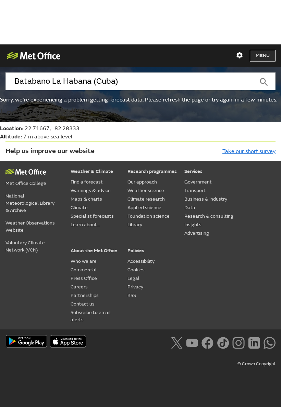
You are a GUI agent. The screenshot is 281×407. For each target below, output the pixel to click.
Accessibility (141, 261)
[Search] (264, 81)
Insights (192, 225)
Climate (79, 208)
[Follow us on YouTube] (192, 342)
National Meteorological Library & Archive (29, 203)
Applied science (144, 208)
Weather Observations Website (30, 226)
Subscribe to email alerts (91, 316)
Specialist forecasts (92, 216)
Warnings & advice (91, 190)
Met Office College (25, 183)
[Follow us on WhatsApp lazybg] (270, 342)
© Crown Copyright (256, 364)
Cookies (136, 270)
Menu (263, 55)
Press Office (84, 278)
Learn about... (85, 225)
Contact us (83, 304)
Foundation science (148, 216)
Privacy (135, 287)
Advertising (196, 233)
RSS (131, 295)
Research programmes (152, 171)
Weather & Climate (92, 171)
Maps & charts (86, 199)
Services (193, 171)
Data (189, 208)
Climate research (146, 199)
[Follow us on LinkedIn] (254, 342)
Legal (133, 278)
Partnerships (85, 295)
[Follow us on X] (177, 342)
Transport (195, 190)
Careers (79, 287)
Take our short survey (249, 151)
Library (134, 225)
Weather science (145, 190)
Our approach (142, 182)
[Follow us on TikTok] (223, 342)
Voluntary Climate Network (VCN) (25, 246)
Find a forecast (87, 182)
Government (198, 182)
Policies (135, 251)
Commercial (84, 270)
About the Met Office (94, 251)
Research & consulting (208, 216)
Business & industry (205, 199)
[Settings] (239, 55)
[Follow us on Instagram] (238, 342)
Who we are (84, 261)
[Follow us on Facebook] (207, 342)
